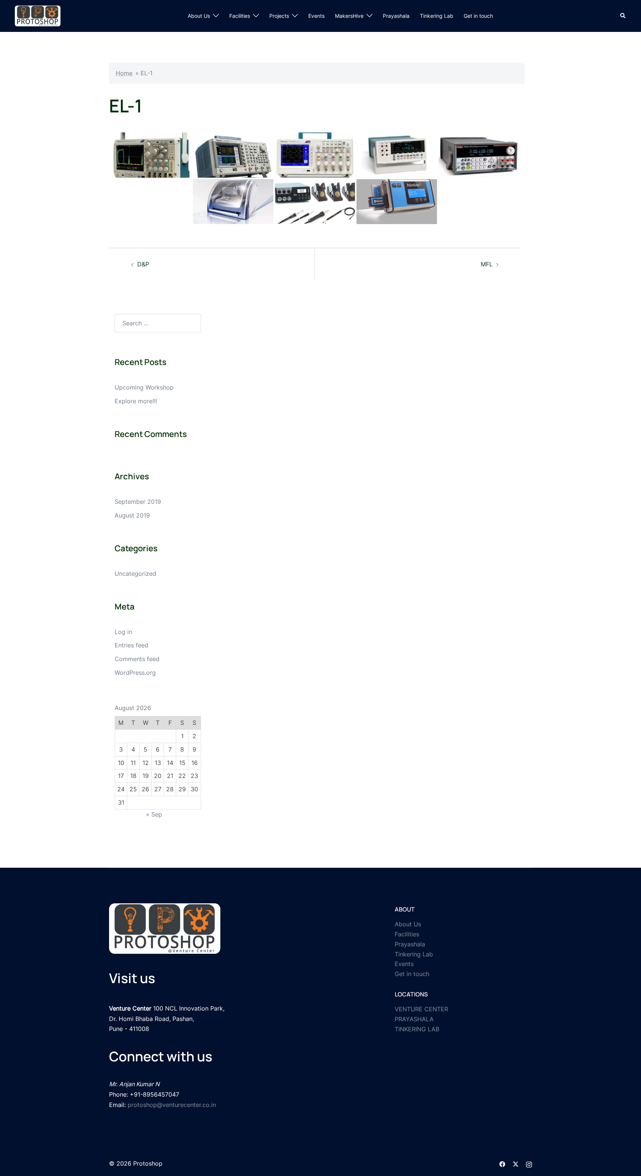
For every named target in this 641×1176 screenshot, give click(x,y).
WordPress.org (135, 672)
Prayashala (396, 16)
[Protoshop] (37, 15)
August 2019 (132, 515)
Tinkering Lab (436, 16)
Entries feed (131, 645)
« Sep (154, 814)
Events (316, 16)
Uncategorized (135, 573)
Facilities (239, 16)
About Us (199, 16)
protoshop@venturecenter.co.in (172, 1104)
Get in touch (478, 16)
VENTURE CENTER (421, 1009)
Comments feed (137, 659)
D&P (143, 264)
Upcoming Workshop (144, 387)
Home (124, 73)
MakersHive (349, 16)
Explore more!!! (136, 401)
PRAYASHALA (414, 1019)
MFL (487, 264)
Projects (279, 16)
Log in (123, 631)
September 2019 (138, 501)
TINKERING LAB (417, 1029)
